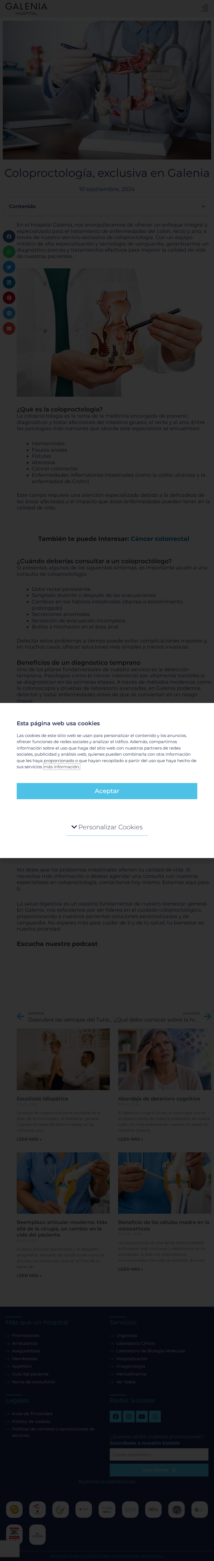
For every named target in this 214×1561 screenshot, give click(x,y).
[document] (107, 780)
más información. (62, 766)
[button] (107, 827)
